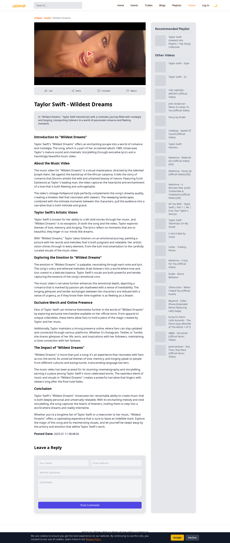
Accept (177, 537)
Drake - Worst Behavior (176, 275)
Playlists (176, 5)
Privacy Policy (101, 531)
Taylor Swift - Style (179, 63)
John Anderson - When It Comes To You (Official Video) (179, 107)
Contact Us (142, 531)
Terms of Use (118, 531)
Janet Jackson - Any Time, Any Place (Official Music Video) (179, 351)
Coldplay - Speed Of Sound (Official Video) (180, 134)
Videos (191, 5)
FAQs (131, 531)
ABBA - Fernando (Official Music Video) (178, 336)
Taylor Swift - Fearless (176, 145)
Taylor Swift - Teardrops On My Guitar (178, 223)
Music (47, 18)
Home (120, 5)
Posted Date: (43, 434)
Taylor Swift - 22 (177, 76)
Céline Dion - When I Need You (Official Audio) (179, 291)
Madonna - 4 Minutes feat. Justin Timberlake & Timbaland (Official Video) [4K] (180, 191)
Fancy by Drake (177, 117)
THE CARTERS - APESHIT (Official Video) (178, 94)
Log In (205, 5)
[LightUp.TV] (19, 5)
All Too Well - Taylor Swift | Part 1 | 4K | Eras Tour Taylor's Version (180, 209)
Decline (192, 537)
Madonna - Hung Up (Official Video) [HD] (180, 172)
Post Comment (90, 505)
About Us (87, 531)
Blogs (162, 5)
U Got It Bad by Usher (177, 235)
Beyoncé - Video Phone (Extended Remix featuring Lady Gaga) (178, 305)
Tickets (149, 5)
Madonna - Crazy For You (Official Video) (178, 264)
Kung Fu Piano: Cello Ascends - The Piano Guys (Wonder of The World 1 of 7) (180, 322)
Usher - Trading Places (177, 248)
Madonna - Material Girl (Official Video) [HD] (180, 161)
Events (134, 5)
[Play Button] (90, 53)
